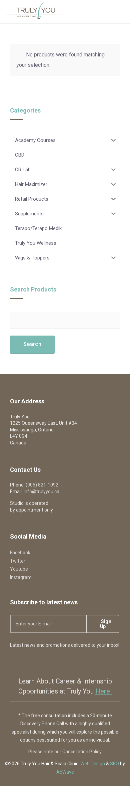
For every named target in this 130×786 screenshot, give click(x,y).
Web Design (92, 763)
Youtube (19, 569)
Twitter (17, 561)
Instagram (21, 577)
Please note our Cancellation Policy (65, 751)
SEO (114, 763)
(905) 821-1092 (42, 484)
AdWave (65, 772)
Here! (103, 691)
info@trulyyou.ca (41, 491)
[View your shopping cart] (100, 11)
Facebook (20, 552)
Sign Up (105, 624)
